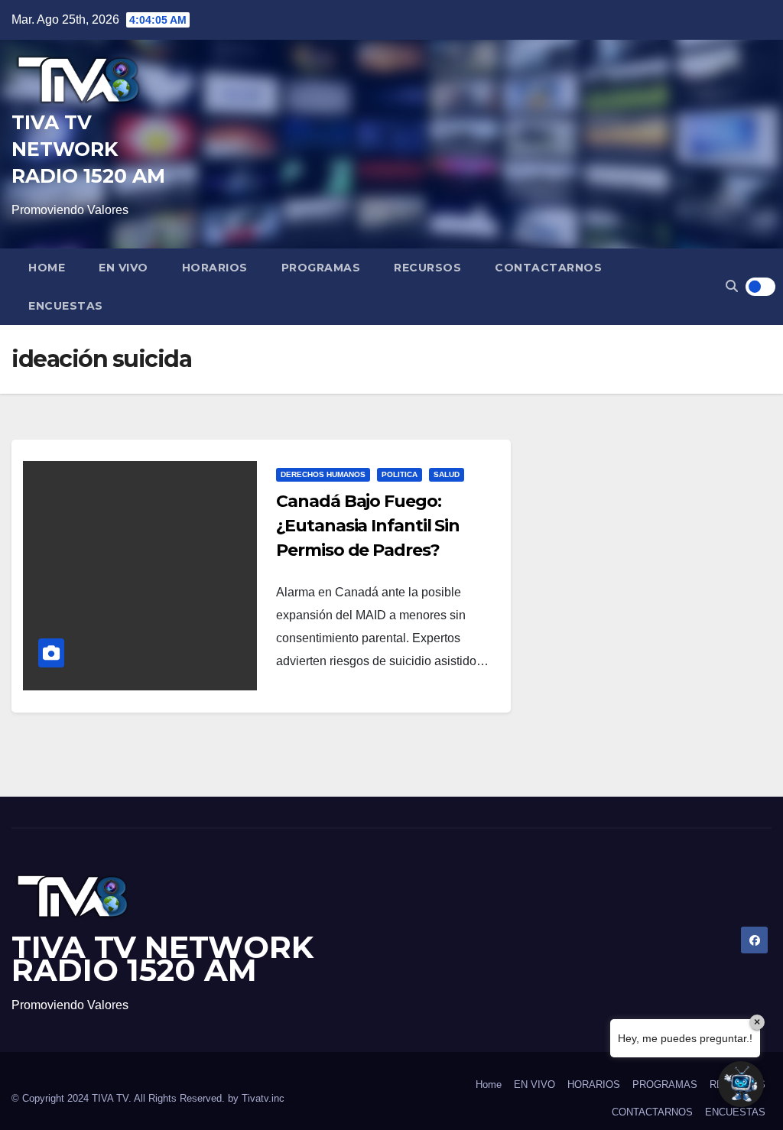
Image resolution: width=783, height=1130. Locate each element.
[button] (732, 286)
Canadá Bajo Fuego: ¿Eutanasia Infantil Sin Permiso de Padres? (368, 525)
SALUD (447, 474)
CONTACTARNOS (548, 267)
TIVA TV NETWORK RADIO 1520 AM (88, 149)
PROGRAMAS (321, 267)
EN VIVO (123, 267)
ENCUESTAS (65, 306)
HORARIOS (215, 267)
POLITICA (399, 474)
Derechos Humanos (323, 474)
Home (46, 267)
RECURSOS (427, 267)
